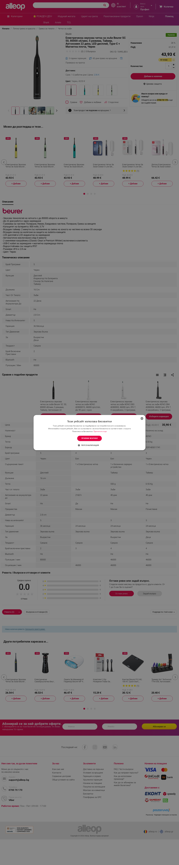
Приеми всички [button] (89, 438)
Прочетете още (100, 431)
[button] (89, 445)
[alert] (89, 432)
